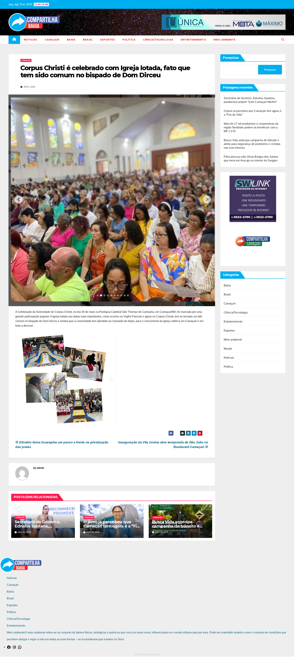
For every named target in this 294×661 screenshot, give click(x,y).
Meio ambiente (224, 39)
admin (40, 467)
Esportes (107, 39)
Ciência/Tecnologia (158, 39)
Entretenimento (193, 39)
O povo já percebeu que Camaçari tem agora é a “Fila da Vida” (111, 526)
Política (128, 39)
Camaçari (52, 39)
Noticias (30, 39)
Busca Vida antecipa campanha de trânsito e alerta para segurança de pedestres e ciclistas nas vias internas (252, 144)
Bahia (71, 39)
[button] (282, 39)
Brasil (88, 39)
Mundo (228, 348)
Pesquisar (231, 58)
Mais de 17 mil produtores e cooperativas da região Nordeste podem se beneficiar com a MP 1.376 (251, 127)
